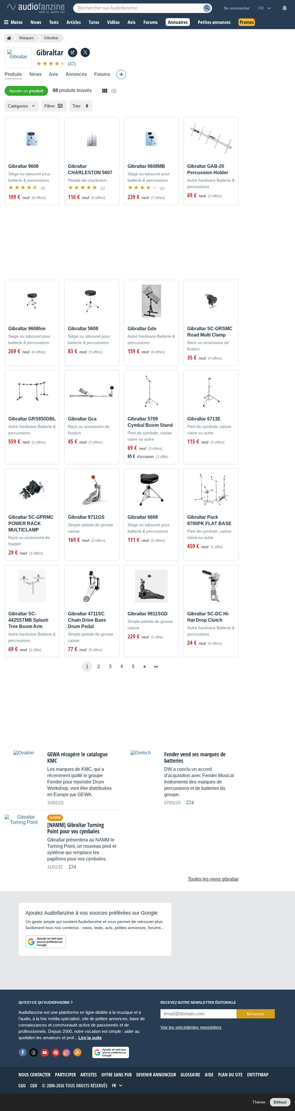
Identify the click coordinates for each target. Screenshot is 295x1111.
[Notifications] (284, 8)
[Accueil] (9, 38)
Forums (102, 74)
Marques (26, 38)
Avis (53, 74)
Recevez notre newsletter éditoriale (198, 1003)
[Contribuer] (121, 74)
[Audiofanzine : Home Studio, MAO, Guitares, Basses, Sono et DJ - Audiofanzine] (36, 8)
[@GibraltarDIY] (85, 52)
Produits (13, 74)
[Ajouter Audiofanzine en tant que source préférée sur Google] (46, 941)
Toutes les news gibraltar (213, 879)
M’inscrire (255, 1014)
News (35, 74)
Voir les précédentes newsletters (191, 1027)
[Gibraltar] (18, 57)
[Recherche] (207, 8)
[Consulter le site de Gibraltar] (72, 52)
